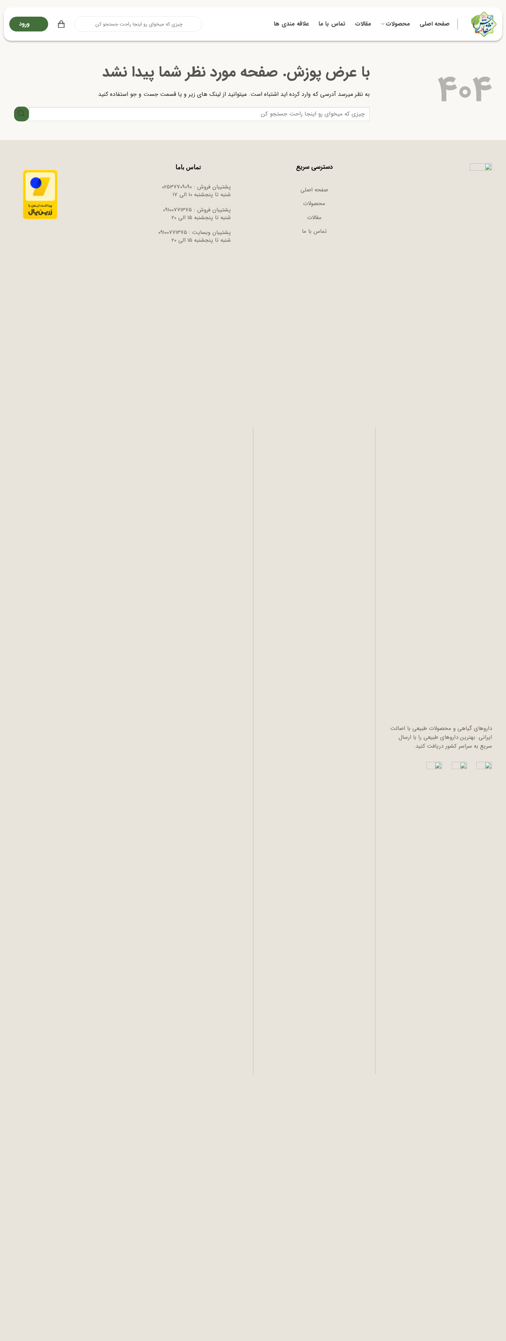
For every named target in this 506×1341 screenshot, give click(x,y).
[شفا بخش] (483, 24)
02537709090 (177, 186)
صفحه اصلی (435, 24)
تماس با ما (332, 24)
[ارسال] (81, 24)
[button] (61, 24)
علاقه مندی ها (291, 24)
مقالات (363, 24)
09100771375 (177, 209)
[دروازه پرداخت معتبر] (40, 194)
